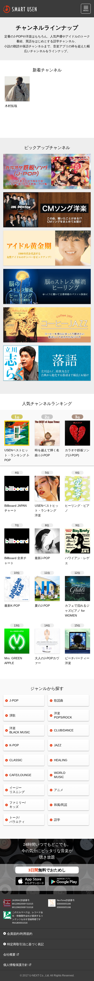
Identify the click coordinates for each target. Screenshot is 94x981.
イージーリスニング (17, 790)
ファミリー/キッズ (17, 805)
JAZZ (57, 745)
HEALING (60, 760)
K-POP (14, 745)
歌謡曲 (58, 700)
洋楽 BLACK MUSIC (19, 730)
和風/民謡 (60, 805)
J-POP (13, 700)
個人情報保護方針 (15, 965)
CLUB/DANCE (63, 730)
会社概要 (9, 954)
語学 (57, 819)
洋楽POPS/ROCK (63, 715)
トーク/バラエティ (17, 819)
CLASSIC (15, 760)
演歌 (12, 715)
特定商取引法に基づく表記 (25, 944)
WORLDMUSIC (59, 775)
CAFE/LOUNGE (20, 775)
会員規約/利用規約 (19, 933)
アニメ (58, 790)
